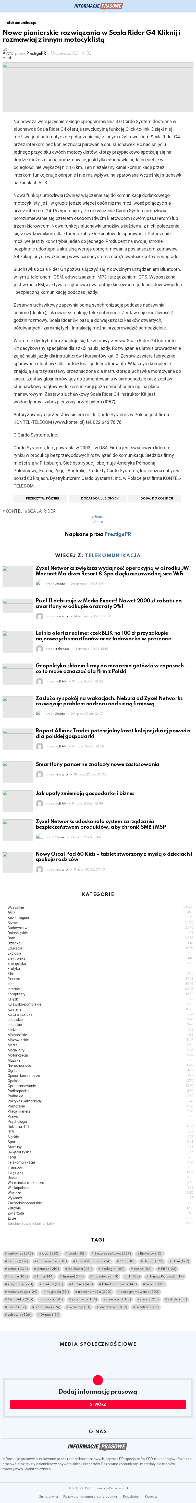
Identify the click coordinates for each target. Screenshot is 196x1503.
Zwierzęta (100, 1213)
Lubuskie (100, 1025)
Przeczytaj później (42, 498)
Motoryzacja (100, 1055)
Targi (100, 1157)
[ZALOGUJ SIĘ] (190, 6)
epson (143, 1269)
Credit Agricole (93, 1261)
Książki (100, 999)
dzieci (18, 1269)
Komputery (100, 994)
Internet (100, 989)
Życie (100, 1218)
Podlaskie (100, 1096)
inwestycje (105, 1276)
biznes (18, 1261)
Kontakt (151, 1496)
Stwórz (98, 1404)
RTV (100, 1132)
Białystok (151, 1253)
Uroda (100, 1178)
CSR (127, 1261)
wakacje (79, 1307)
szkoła (177, 1299)
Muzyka (100, 1060)
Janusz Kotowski (166, 1276)
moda (155, 1284)
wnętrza (147, 1307)
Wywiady (100, 1198)
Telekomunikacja (113, 555)
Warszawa (113, 1307)
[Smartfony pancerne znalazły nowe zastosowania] (18, 772)
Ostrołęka (20, 1299)
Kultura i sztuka (100, 1014)
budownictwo (52, 1261)
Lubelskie (100, 1020)
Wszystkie (100, 907)
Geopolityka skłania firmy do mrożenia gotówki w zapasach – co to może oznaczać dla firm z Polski (112, 669)
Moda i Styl (100, 1050)
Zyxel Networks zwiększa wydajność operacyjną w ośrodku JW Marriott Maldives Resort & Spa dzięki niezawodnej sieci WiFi (112, 571)
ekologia (113, 1269)
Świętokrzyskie (100, 1152)
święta (50, 1314)
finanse (18, 1276)
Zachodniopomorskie (100, 1203)
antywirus (20, 1253)
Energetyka (100, 963)
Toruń (17, 1307)
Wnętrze (100, 1193)
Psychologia (100, 1121)
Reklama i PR (100, 1127)
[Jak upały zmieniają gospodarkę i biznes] (18, 801)
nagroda (57, 1292)
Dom (100, 938)
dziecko (48, 1269)
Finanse (100, 979)
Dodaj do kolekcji (157, 498)
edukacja (80, 1269)
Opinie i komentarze (100, 1076)
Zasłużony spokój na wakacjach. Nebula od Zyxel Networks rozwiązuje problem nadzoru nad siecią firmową (109, 701)
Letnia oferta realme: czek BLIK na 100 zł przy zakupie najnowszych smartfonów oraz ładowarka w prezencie (103, 636)
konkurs (52, 1284)
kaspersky (20, 1284)
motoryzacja (22, 1292)
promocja (84, 1299)
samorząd (118, 1299)
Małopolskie (100, 1035)
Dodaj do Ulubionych (100, 498)
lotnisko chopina (119, 1284)
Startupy (100, 1147)
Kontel (14, 512)
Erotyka (100, 969)
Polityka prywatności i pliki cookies (90, 1496)
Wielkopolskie (100, 1188)
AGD (100, 913)
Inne (100, 984)
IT (133, 1276)
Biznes (100, 923)
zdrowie (19, 1314)
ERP (168, 1269)
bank (77, 1253)
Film (100, 974)
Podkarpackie (100, 1091)
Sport (100, 1142)
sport (149, 1299)
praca (52, 1299)
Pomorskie (100, 1106)
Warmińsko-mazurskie (100, 1183)
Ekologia (100, 953)
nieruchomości (94, 1292)
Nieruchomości (100, 1065)
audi (50, 1253)
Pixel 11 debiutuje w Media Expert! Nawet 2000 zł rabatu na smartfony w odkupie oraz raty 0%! (109, 604)
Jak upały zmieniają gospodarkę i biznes (85, 793)
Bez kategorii (100, 918)
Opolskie (100, 1081)
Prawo (100, 1116)
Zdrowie (100, 1208)
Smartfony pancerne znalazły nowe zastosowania (98, 764)
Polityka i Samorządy (100, 1101)
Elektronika (100, 958)
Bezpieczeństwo (113, 1253)
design (153, 1261)
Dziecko (100, 943)
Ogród (100, 1071)
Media (100, 1045)
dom (181, 1261)
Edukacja (100, 948)
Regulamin (131, 1496)
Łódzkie (100, 1030)
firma (45, 1276)
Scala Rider (42, 512)
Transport (100, 1167)
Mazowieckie (100, 1040)
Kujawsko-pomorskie (100, 1004)
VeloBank (47, 1307)
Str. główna (48, 1496)
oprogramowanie (139, 1292)
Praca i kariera (100, 1111)
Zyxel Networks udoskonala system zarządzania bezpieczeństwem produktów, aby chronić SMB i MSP (101, 824)
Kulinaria (100, 1009)
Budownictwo (100, 928)
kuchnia (82, 1284)
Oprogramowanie (100, 1086)
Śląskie (100, 1137)
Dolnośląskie (100, 933)
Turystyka (100, 1172)
